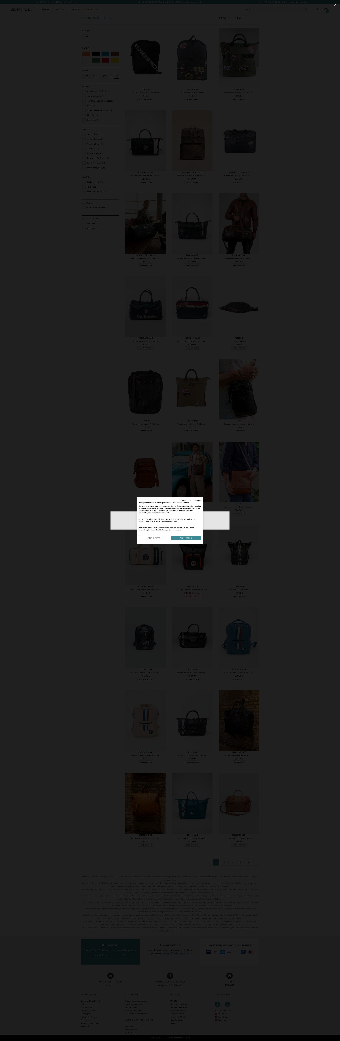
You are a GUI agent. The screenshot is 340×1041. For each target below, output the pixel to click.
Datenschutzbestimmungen (190, 501)
